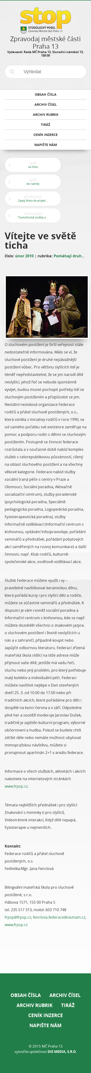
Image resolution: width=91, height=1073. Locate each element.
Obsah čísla (25, 995)
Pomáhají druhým (71, 255)
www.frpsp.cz (16, 786)
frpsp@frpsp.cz (18, 917)
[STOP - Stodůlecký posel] (45, 32)
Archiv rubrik (34, 1005)
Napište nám (45, 1025)
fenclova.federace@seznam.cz (59, 917)
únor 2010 (24, 255)
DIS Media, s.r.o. (62, 1051)
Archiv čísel (64, 995)
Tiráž (68, 1005)
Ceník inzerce (45, 1015)
